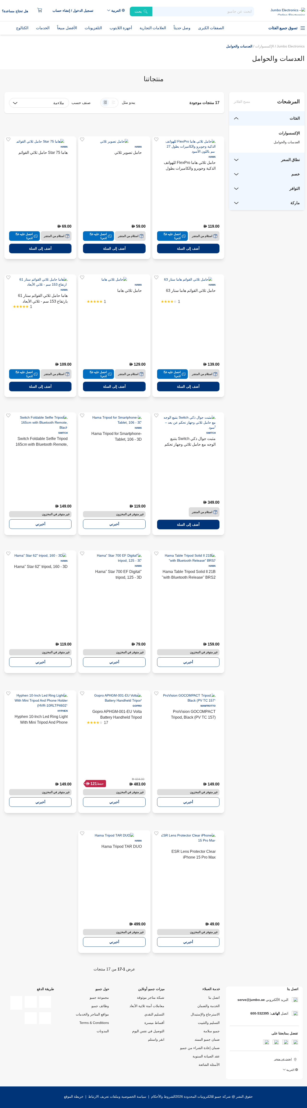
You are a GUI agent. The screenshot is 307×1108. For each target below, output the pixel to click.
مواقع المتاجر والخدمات (92, 1014)
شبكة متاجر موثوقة (150, 997)
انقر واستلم (156, 1039)
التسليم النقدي (154, 1014)
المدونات (103, 1031)
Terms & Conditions (94, 1023)
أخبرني (114, 524)
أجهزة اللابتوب (121, 28)
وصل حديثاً (182, 28)
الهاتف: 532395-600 (265, 1013)
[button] (75, 11)
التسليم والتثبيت (209, 1023)
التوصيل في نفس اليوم (148, 1031)
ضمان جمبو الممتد (207, 1039)
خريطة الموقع (73, 1096)
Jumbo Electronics (290, 46)
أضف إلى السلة (188, 248)
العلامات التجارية (153, 28)
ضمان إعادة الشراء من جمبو (200, 1048)
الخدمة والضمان (208, 1006)
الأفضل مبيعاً (67, 28)
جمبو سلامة (211, 1031)
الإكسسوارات (264, 46)
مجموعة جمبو (99, 997)
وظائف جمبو (100, 1006)
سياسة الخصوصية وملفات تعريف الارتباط (117, 1096)
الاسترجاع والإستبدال (205, 1014)
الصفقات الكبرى (211, 28)
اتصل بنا (214, 997)
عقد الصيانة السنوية (206, 1056)
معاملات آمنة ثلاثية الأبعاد (147, 1006)
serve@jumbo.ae (251, 1000)
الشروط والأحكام (162, 1096)
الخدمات (42, 28)
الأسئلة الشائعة (209, 1065)
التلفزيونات (93, 28)
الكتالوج (22, 28)
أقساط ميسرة (154, 1023)
